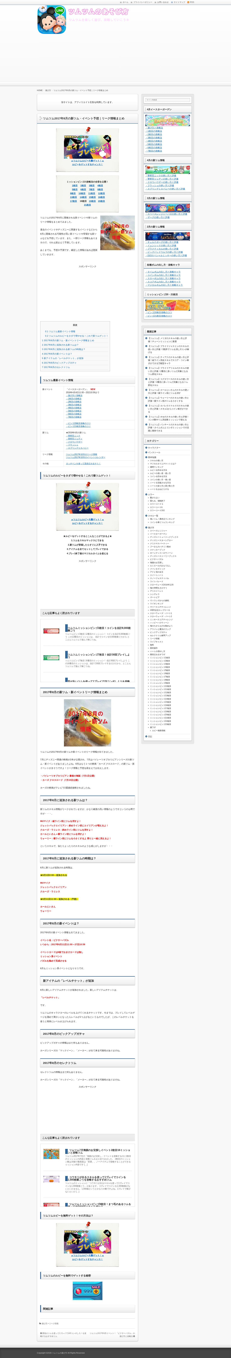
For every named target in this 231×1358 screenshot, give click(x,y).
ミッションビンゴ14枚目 (160, 699)
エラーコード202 (157, 510)
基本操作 (154, 648)
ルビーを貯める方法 (158, 470)
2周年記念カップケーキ (160, 610)
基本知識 (152, 457)
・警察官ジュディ (74, 439)
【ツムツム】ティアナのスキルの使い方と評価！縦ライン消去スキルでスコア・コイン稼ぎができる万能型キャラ (168, 360)
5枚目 (75, 189)
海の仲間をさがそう (158, 588)
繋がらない (155, 498)
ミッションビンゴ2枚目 (160, 661)
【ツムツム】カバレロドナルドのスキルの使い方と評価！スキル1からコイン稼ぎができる (168, 408)
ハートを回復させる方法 (160, 483)
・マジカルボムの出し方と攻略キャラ (164, 285)
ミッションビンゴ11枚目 (160, 689)
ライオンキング (156, 604)
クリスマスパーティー (159, 543)
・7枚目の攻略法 (73, 417)
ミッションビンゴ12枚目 (160, 692)
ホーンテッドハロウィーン (161, 553)
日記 (150, 736)
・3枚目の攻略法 (73, 405)
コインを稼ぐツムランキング (162, 522)
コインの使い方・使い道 (160, 479)
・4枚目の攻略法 (73, 408)
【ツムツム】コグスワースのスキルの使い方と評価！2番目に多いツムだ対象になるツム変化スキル (168, 382)
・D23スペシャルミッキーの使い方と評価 (166, 255)
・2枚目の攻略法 (73, 401)
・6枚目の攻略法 (73, 414)
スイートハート (156, 575)
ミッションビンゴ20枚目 (160, 715)
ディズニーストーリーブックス (163, 556)
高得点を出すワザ (157, 654)
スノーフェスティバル (159, 578)
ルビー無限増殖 (158, 730)
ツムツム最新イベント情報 (60, 331)
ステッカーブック (157, 550)
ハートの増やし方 (157, 651)
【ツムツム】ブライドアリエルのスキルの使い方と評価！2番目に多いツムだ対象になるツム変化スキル (168, 371)
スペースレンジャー (158, 531)
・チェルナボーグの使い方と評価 (161, 242)
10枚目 (82, 193)
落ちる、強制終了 (157, 501)
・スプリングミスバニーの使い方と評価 (165, 189)
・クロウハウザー (74, 442)
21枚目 (87, 205)
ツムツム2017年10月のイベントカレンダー (85, 457)
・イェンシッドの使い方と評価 (160, 245)
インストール (154, 452)
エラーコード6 (156, 507)
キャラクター (154, 448)
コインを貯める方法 (158, 476)
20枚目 (101, 201)
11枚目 (91, 193)
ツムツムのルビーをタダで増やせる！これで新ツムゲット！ (76, 336)
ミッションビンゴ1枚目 (160, 658)
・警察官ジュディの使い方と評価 (161, 179)
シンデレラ (155, 594)
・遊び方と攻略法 (74, 395)
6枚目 (83, 189)
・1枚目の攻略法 (73, 398)
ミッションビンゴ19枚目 (160, 711)
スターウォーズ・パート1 (161, 613)
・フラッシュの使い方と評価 (159, 185)
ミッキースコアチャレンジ (161, 619)
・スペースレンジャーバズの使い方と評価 (166, 214)
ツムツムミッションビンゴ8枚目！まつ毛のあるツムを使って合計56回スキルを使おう (99, 1205)
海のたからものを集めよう (161, 626)
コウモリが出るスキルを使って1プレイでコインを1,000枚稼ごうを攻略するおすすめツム (97, 1178)
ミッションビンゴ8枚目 (160, 680)
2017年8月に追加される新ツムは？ (60, 345)
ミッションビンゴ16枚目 (160, 705)
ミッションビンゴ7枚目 (160, 677)
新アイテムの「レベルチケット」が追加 (62, 358)
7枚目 (92, 189)
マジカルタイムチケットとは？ (163, 464)
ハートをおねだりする (159, 489)
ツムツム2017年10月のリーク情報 (81, 454)
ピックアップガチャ (158, 632)
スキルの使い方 (156, 460)
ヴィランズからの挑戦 (159, 600)
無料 (152, 645)
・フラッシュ (72, 445)
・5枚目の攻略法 (73, 411)
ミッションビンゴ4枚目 (160, 667)
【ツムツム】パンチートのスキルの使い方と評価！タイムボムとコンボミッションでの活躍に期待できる (168, 427)
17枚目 (73, 201)
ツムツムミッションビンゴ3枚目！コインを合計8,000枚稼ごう (99, 629)
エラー (151, 494)
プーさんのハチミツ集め (160, 547)
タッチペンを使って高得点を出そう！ (83, 463)
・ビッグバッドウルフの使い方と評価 (164, 252)
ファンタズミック (157, 569)
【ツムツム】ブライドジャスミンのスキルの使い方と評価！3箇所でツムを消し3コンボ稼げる (168, 349)
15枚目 (92, 197)
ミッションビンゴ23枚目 (160, 724)
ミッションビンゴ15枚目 (160, 702)
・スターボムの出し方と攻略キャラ (163, 278)
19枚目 (92, 201)
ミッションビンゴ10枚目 (160, 686)
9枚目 (73, 193)
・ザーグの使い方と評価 (157, 217)
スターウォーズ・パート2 (161, 616)
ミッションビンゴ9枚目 (160, 683)
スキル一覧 (153, 516)
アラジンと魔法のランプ (160, 629)
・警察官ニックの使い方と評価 (160, 175)
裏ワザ (153, 727)
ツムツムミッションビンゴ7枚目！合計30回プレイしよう (99, 655)
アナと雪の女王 (156, 572)
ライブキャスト (156, 642)
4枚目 (100, 185)
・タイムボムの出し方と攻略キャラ (163, 271)
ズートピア (155, 597)
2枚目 (83, 185)
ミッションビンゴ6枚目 (160, 673)
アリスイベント (156, 591)
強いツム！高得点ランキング (162, 519)
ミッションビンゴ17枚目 (160, 708)
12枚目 (101, 193)
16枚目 (101, 197)
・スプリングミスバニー (77, 448)
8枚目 (100, 189)
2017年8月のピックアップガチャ (59, 363)
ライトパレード (156, 581)
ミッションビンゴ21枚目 (160, 718)
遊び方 (44, 1323)
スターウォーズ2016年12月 (162, 585)
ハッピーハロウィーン (159, 623)
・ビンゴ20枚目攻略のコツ (78, 423)
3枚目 (92, 185)
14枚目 (83, 197)
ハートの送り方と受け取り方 (162, 486)
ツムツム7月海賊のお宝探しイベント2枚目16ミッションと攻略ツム (99, 1151)
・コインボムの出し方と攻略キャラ (163, 275)
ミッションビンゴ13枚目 (160, 696)
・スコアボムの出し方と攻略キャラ (163, 281)
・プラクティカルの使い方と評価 (161, 249)
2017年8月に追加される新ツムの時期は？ (63, 349)
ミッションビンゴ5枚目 (160, 670)
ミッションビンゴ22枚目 (160, 721)
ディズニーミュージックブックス (164, 537)
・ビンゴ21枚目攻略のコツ (78, 426)
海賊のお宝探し (156, 562)
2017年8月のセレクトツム (56, 367)
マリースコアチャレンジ (160, 607)
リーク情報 (53, 1323)
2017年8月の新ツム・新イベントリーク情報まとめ (68, 340)
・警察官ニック (73, 436)
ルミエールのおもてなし (160, 566)
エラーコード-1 (156, 504)
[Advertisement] (115, 58)
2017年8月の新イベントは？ (57, 354)
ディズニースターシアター (161, 540)
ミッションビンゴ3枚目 (160, 664)
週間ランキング (156, 467)
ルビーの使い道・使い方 (160, 473)
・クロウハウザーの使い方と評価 (161, 182)
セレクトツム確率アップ (160, 635)
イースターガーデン (158, 534)
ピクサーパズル (156, 559)
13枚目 (73, 197)
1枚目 (75, 185)
